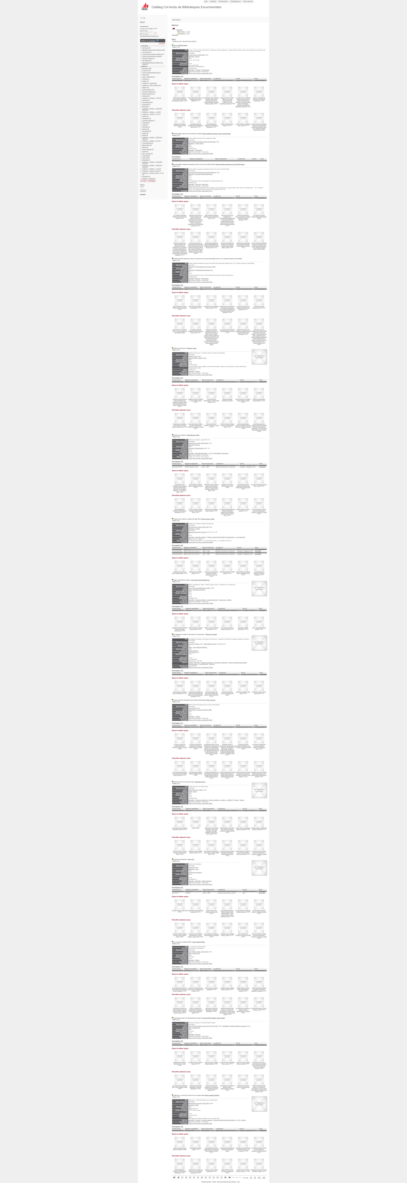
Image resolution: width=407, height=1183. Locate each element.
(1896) (259, 127)
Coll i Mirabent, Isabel (259, 1170)
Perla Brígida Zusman (227, 915)
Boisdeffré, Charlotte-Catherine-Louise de (235, 1026)
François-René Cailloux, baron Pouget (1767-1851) (203, 1026)
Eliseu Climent (241, 1064)
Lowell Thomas (225, 629)
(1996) (195, 828)
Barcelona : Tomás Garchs (196, 143)
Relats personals (207, 881)
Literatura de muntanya (195, 872)
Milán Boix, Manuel (241, 106)
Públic (174, 47)
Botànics (197, 278)
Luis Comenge (243, 1150)
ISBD (178, 47)
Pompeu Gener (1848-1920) (196, 55)
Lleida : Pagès (192, 791)
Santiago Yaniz (245, 573)
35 (213, 1177)
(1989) (179, 331)
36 (217, 1177)
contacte (143, 194)
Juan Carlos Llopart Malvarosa (200, 580)
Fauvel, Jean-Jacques (243, 1087)
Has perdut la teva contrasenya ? (149, 36)
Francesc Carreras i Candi (195, 427)
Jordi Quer (257, 693)
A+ (144, 18)
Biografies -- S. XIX (184, 32)
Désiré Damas (178, 775)
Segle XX (212, 664)
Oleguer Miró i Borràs (211, 753)
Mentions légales (206, 1181)
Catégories (144, 66)
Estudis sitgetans (193, 651)
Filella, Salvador (182, 308)
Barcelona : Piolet (193, 869)
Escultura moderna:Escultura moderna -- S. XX (226, 1120)
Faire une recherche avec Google (226, 1181)
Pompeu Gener (182, 45)
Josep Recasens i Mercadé (227, 1170)
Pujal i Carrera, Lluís (260, 1009)
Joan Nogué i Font (227, 914)
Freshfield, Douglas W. (259, 99)
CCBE (214, 1181)
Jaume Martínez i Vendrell (211, 935)
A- (141, 17)
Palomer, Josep (191, 348)
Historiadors (198, 150)
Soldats (242, 800)
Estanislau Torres (198, 486)
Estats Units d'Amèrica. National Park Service (211, 775)
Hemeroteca (223, 1)
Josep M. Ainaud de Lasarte (212, 628)
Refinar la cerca (177, 41)
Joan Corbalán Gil (177, 693)
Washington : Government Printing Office (200, 710)
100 (259, 1178)
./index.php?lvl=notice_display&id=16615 (200, 375)
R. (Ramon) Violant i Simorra (179, 746)
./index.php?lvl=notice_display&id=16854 (200, 963)
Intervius (243, 1120)
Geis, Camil (257, 486)
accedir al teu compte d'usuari (148, 28)
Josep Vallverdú (246, 427)
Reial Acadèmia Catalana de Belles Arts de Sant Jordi (243, 486)
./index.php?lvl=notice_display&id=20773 (200, 191)
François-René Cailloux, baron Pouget (180, 1012)
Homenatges (205, 278)
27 (182, 1177)
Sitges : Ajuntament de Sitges (196, 590)
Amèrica (190, 662)
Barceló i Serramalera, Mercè (179, 99)
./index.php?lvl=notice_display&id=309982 (200, 542)
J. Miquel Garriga (241, 912)
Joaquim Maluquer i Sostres (243, 990)
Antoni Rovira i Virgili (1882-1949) (198, 443)
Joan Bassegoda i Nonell (227, 331)
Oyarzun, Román (241, 854)
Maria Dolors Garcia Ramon (227, 912)
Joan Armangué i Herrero (226, 102)
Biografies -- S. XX (184, 33)
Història (197, 371)
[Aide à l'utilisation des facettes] (157, 40)
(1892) (227, 399)
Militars (197, 960)
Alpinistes (191, 881)
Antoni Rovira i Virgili (180, 125)
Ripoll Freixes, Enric (227, 486)
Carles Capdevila (241, 829)
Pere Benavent (243, 333)
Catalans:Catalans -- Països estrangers (206, 600)
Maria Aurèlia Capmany (212, 1095)
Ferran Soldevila (177, 991)
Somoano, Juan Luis (211, 575)
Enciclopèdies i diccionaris (221, 453)
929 (189, 71)
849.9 (190, 539)
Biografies (180, 30)
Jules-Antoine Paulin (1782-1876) (198, 952)
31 (198, 1177)
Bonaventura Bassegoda (227, 224)
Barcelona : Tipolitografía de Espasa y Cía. (200, 270)
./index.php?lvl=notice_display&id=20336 (200, 282)
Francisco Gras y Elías (207, 519)
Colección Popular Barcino (196, 448)
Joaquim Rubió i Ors (259, 343)
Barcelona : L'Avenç (194, 529)
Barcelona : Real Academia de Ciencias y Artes (201, 267)
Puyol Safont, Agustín (243, 400)
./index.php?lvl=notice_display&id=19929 (200, 803)
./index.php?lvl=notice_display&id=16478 (200, 73)
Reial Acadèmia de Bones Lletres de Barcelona (216, 134)
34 (209, 1177)
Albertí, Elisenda (257, 829)
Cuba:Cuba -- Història (225, 600)
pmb (238, 1181)
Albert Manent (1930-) (210, 644)
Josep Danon (262, 1151)
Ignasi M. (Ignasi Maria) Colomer (212, 1150)
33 (206, 1177)
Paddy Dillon (179, 573)
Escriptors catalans (200, 537)
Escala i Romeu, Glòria (212, 102)
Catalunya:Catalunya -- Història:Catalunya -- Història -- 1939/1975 (214, 800)
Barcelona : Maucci (193, 56)
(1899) (211, 337)
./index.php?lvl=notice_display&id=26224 (200, 884)
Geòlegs (197, 716)
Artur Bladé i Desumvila (196, 1172)
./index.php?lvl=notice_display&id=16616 (200, 458)
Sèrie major (191, 652)
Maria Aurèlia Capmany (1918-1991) (199, 1103)
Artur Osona (262, 430)
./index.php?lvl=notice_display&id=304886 (200, 153)
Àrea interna (247, 1)
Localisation (144, 46)
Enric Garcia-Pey (214, 695)
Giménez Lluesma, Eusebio (243, 219)
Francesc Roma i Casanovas (179, 629)
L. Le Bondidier (196, 307)
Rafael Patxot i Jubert (195, 851)
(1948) (259, 217)
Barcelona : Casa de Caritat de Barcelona (200, 174)
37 (221, 1177)
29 (190, 1177)
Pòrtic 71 (191, 1108)
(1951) (227, 1149)
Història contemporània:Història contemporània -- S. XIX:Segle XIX (226, 537)
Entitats (213, 1)
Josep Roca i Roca (212, 246)
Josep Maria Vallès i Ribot (227, 246)
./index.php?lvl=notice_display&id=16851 (200, 1038)
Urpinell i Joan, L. (241, 1171)
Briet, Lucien (209, 308)
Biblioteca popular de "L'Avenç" (197, 532)
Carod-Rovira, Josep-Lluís (179, 426)
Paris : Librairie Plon (194, 953)
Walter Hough (198, 773)
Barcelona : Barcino (194, 445)
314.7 (190, 666)
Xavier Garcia (230, 831)
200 (264, 1178)
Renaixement (205, 70)
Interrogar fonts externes (189, 41)
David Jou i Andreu (211, 634)
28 (186, 1177)
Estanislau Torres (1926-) (195, 790)
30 (194, 1177)
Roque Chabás (198, 747)
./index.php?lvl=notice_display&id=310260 (200, 667)
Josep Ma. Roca (198, 252)
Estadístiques (235, 1)
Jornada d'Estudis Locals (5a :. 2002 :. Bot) (211, 832)
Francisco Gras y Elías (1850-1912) (198, 527)
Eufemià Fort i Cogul (180, 1064)
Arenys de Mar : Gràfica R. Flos (197, 358)
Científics (198, 70)
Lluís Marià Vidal (230, 753)
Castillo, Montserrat (243, 628)
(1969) (180, 1148)
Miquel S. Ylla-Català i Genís (196, 399)
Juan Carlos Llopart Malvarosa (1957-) (199, 588)
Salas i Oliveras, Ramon (180, 405)
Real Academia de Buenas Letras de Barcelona (230, 164)
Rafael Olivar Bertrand (211, 1063)
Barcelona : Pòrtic (193, 1105)
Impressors (205, 184)
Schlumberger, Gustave (243, 1011)
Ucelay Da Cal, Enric (196, 628)
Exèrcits (236, 800)
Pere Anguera (257, 400)
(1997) (227, 693)
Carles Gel (191, 859)
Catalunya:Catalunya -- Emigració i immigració (214, 662)
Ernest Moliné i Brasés (243, 246)
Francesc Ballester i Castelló (258, 990)
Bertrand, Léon (257, 308)
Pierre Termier (211, 700)
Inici (206, 1)
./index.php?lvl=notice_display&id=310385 (200, 603)
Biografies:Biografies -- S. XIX (203, 453)
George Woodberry (211, 1010)
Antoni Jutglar (209, 511)
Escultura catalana (206, 1120)
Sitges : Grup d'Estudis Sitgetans (197, 647)
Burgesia (197, 1034)
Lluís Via (193, 225)
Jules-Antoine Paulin (198, 942)
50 (255, 1178)
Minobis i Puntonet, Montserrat (227, 853)
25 (251, 1178)
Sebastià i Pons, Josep (244, 124)
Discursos (198, 184)
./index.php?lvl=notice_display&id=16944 (200, 1123)
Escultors (198, 1120)
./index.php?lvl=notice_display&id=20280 (200, 720)
